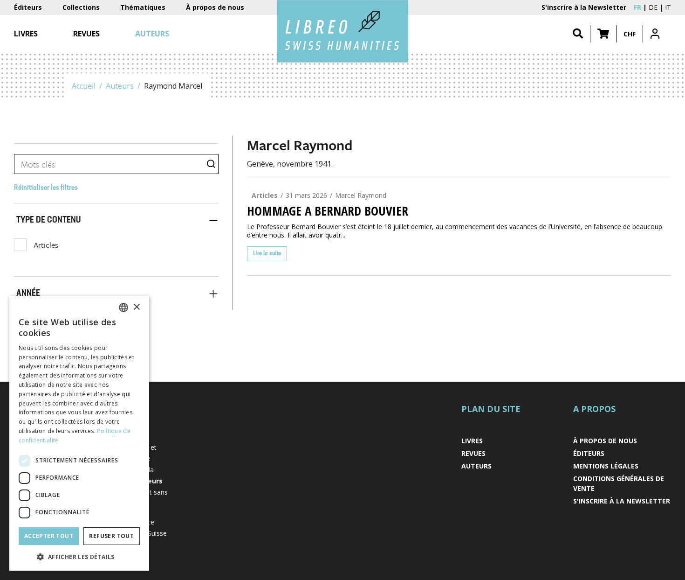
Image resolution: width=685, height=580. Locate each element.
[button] (603, 33)
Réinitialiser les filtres (46, 188)
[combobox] (123, 307)
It (668, 7)
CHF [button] (629, 33)
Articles (46, 245)
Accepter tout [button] (48, 536)
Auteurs (120, 86)
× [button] (136, 307)
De (653, 7)
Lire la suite (267, 253)
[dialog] (79, 433)
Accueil (84, 86)
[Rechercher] (578, 33)
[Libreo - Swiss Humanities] (342, 31)
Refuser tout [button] (111, 536)
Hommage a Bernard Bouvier (327, 211)
